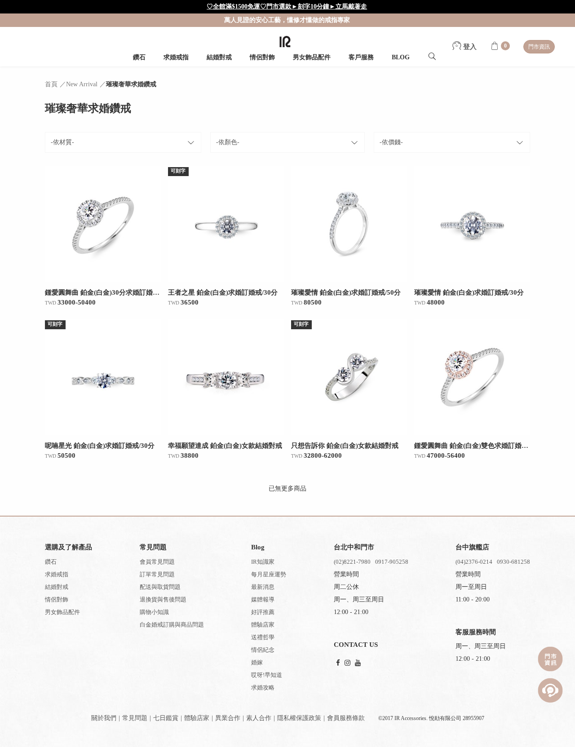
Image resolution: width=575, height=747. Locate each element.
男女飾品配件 (312, 57)
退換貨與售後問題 (163, 599)
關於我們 (103, 718)
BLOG (401, 57)
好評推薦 (262, 612)
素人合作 (258, 718)
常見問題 (134, 718)
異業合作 (227, 718)
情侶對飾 (262, 57)
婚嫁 (257, 662)
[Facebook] (338, 663)
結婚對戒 (219, 57)
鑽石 (139, 57)
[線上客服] (550, 690)
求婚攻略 (262, 687)
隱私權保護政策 (299, 718)
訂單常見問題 (157, 574)
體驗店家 (262, 624)
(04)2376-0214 (474, 561)
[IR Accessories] (285, 41)
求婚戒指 (176, 57)
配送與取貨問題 (160, 586)
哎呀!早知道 (266, 675)
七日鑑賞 (165, 718)
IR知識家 (262, 561)
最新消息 (262, 586)
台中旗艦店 (472, 547)
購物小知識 (154, 612)
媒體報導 (262, 599)
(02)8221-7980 (352, 561)
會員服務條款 (346, 718)
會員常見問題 (157, 561)
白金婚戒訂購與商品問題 (172, 624)
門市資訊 (539, 47)
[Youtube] (358, 663)
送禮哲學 (262, 637)
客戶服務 (361, 57)
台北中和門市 (354, 547)
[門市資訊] (550, 659)
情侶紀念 (262, 649)
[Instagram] (347, 663)
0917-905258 (391, 561)
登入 (469, 46)
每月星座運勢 (268, 574)
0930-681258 (513, 561)
